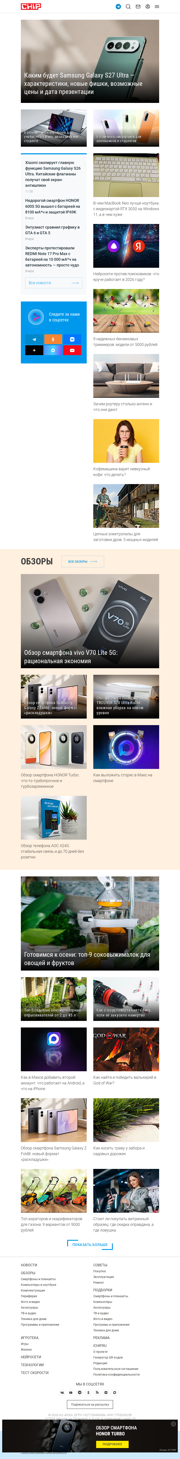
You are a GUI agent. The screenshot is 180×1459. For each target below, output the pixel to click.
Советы (100, 1265)
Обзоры (28, 1273)
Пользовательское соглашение (115, 1369)
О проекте (100, 1351)
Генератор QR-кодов (108, 1357)
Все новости (40, 282)
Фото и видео (30, 1302)
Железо (26, 1349)
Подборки (102, 1290)
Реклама (101, 1338)
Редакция (100, 1363)
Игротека (29, 1338)
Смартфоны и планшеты (38, 1279)
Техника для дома (34, 1319)
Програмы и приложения (111, 1324)
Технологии (32, 1365)
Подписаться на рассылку (90, 1404)
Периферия (29, 1296)
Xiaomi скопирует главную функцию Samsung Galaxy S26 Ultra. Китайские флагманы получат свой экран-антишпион (53, 174)
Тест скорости (35, 1373)
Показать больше (90, 1245)
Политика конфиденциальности (116, 1374)
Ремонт (98, 1282)
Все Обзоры (77, 561)
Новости (29, 1265)
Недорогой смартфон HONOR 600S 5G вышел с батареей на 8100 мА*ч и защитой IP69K (52, 206)
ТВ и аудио (28, 1313)
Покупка (99, 1271)
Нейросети (31, 1357)
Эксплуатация (103, 1277)
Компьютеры (102, 1302)
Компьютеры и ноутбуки (38, 1284)
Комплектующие (33, 1290)
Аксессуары (29, 1307)
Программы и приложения (40, 1324)
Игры (25, 1344)
